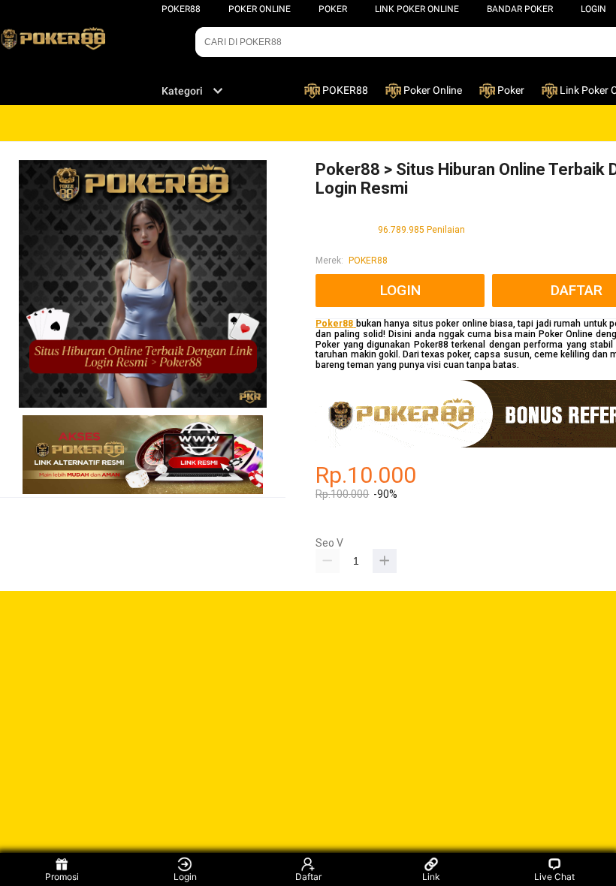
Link (431, 876)
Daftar (308, 876)
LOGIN (593, 9)
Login (185, 876)
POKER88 (181, 9)
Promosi (62, 876)
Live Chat (554, 876)
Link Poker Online (417, 9)
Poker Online (259, 9)
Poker (333, 9)
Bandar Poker (520, 9)
